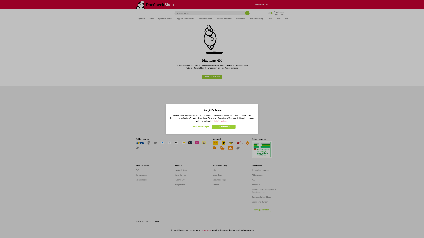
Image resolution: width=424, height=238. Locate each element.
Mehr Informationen (219, 121)
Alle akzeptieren (223, 127)
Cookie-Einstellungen (200, 127)
